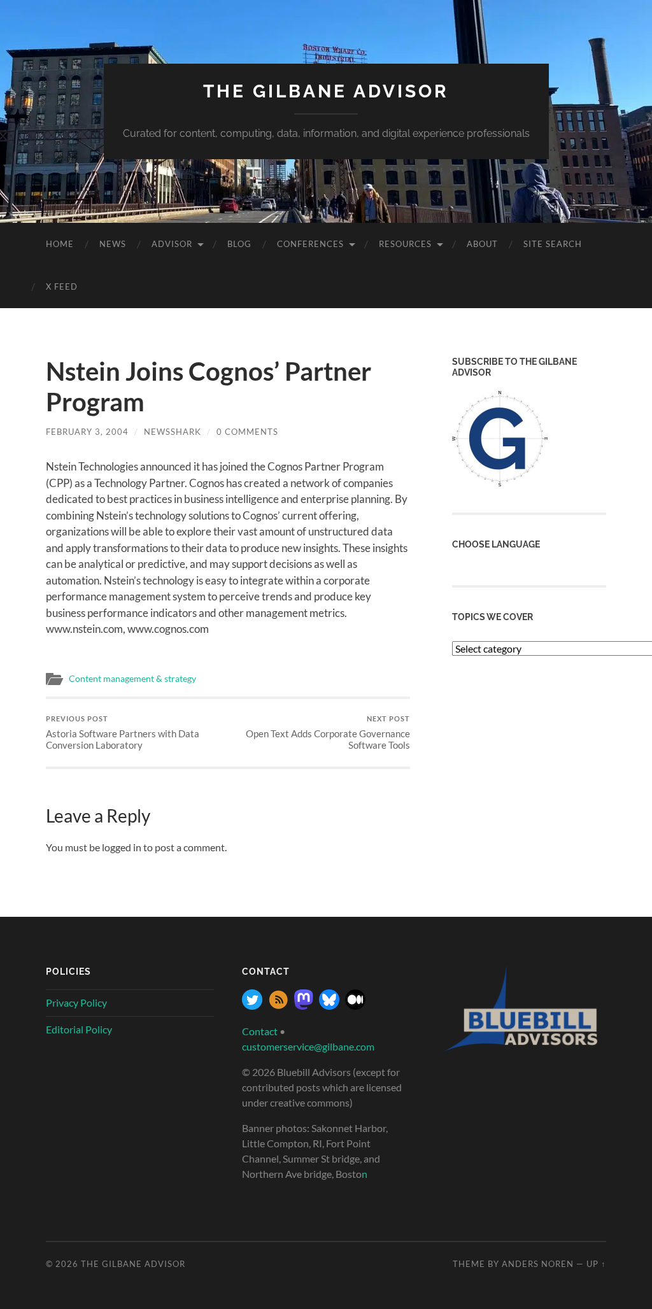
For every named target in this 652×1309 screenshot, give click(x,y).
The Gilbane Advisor (326, 91)
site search (552, 244)
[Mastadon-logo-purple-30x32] (303, 1006)
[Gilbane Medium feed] (355, 1006)
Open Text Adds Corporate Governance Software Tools (328, 732)
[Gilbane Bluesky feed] (329, 1006)
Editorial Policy (79, 1029)
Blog (239, 244)
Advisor (172, 244)
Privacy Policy (76, 1002)
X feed (62, 286)
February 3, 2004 (87, 432)
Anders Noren (538, 1264)
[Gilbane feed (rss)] (278, 1006)
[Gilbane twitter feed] (252, 1006)
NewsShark (172, 432)
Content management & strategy (132, 679)
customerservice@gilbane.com (308, 1046)
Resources (405, 244)
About (482, 244)
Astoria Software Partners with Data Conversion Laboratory (122, 732)
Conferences (310, 244)
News (112, 244)
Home (60, 244)
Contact (260, 1031)
